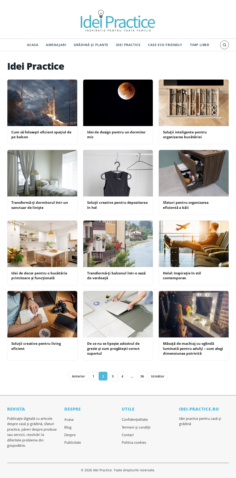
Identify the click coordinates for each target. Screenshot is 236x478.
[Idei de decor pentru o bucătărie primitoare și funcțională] (42, 244)
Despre (70, 434)
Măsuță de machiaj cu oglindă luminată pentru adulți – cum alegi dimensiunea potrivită (193, 348)
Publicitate (72, 442)
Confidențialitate (135, 419)
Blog (67, 427)
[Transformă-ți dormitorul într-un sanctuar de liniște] (42, 173)
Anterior (78, 376)
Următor (157, 376)
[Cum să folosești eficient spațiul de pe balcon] (42, 103)
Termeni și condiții (136, 427)
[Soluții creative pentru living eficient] (42, 314)
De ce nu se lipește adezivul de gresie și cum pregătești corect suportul (113, 348)
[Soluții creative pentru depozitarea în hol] (118, 173)
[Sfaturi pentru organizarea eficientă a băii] (194, 173)
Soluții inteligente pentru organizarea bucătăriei (185, 134)
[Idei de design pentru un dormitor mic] (118, 103)
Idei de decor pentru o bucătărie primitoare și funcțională (39, 275)
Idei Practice (128, 45)
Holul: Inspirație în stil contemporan (182, 275)
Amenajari (56, 45)
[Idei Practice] (118, 20)
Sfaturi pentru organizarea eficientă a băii (186, 205)
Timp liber (199, 45)
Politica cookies (134, 442)
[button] (224, 44)
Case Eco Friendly (165, 45)
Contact (128, 434)
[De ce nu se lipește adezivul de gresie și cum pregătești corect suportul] (118, 314)
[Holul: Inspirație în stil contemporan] (194, 244)
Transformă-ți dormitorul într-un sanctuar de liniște (39, 205)
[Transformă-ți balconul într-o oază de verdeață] (118, 244)
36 (142, 376)
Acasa (32, 45)
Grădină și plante (91, 45)
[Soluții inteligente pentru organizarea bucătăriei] (194, 103)
